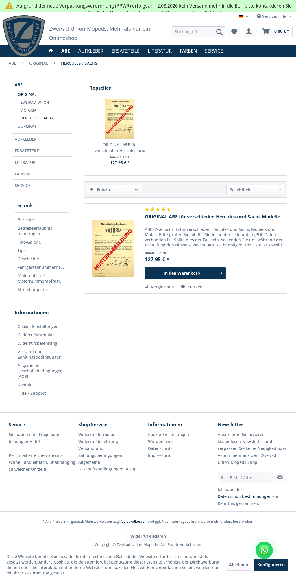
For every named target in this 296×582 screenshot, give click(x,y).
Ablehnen (238, 564)
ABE (19, 84)
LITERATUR (25, 162)
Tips (22, 250)
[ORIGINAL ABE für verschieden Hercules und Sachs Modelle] (119, 119)
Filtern (103, 189)
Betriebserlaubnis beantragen (35, 230)
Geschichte (28, 259)
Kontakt (25, 385)
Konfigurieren (271, 564)
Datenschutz (160, 448)
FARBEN (22, 174)
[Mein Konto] (250, 31)
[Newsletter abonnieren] (280, 477)
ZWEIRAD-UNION (35, 102)
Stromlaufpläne (33, 289)
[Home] (51, 50)
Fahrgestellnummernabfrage (43, 267)
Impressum (159, 455)
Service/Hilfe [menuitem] (274, 16)
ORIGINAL (27, 94)
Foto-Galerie (29, 242)
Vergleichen (162, 287)
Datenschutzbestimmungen (244, 496)
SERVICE (23, 185)
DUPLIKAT (27, 126)
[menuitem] (198, 31)
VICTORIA (28, 110)
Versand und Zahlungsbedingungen (40, 354)
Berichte (26, 220)
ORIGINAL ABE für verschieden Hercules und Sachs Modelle (120, 147)
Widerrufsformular (36, 335)
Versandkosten (134, 521)
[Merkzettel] (234, 31)
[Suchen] (219, 32)
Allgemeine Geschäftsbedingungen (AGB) (40, 371)
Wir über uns (160, 441)
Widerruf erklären (148, 536)
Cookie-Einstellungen (38, 326)
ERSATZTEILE (27, 150)
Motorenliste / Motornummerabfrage (39, 278)
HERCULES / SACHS (37, 118)
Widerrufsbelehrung (37, 343)
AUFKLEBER (26, 139)
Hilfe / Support (32, 393)
